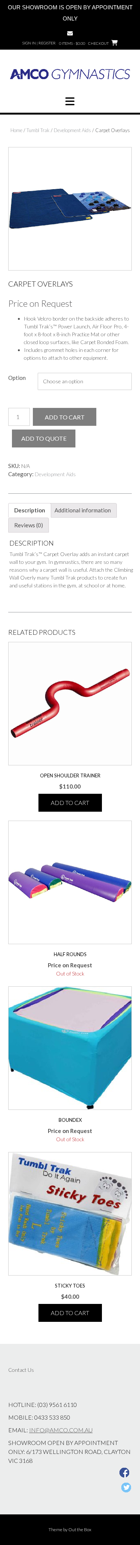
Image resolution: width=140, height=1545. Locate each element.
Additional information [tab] (83, 510)
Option (17, 377)
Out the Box (79, 1529)
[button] (70, 101)
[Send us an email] (70, 33)
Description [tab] (29, 510)
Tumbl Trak (38, 130)
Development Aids (72, 130)
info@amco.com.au (61, 1429)
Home (16, 130)
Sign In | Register (39, 43)
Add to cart (65, 417)
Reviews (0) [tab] (28, 525)
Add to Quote (43, 438)
